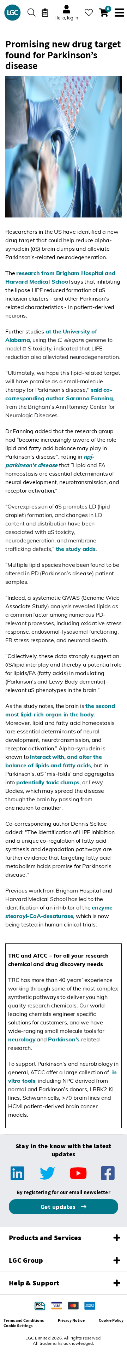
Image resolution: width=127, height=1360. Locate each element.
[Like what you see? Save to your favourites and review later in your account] (89, 12)
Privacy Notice (71, 1320)
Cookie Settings (18, 1325)
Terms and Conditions (24, 1320)
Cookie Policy (111, 1320)
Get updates (59, 1207)
